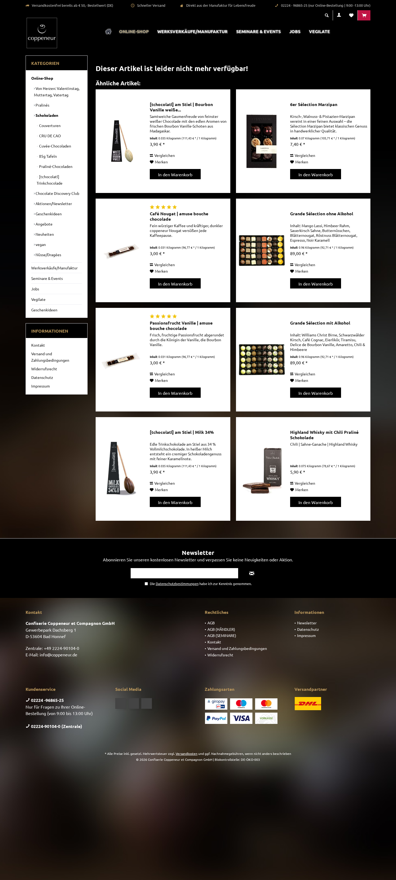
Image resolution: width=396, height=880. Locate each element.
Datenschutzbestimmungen (177, 583)
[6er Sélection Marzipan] (262, 141)
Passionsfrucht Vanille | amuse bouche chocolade (181, 325)
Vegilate (38, 299)
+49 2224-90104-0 (61, 648)
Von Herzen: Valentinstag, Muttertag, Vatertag (56, 91)
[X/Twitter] (133, 703)
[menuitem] (363, 15)
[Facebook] (120, 703)
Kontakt (38, 345)
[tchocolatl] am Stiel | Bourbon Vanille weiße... (181, 107)
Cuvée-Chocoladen (54, 145)
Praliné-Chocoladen (55, 166)
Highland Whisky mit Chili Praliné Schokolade (324, 435)
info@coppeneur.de (58, 654)
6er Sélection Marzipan (313, 104)
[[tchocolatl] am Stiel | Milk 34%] (121, 469)
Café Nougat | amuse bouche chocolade (179, 216)
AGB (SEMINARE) (221, 635)
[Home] (108, 31)
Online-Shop (42, 78)
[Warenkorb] (364, 15)
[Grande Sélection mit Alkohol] (262, 360)
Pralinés (42, 105)
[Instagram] (146, 703)
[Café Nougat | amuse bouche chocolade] (121, 250)
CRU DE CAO (49, 135)
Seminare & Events (47, 278)
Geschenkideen (48, 213)
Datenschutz (42, 377)
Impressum (40, 385)
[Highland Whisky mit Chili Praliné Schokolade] (262, 469)
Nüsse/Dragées (48, 254)
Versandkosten (186, 753)
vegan (40, 244)
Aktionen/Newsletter (53, 203)
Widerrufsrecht (44, 368)
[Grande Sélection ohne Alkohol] (262, 250)
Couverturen (49, 125)
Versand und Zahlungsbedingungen (50, 356)
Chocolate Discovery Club (57, 193)
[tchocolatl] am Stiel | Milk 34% (182, 432)
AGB (211, 622)
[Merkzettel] (351, 15)
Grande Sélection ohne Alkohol (321, 213)
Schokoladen (46, 115)
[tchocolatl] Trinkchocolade (49, 179)
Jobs (35, 288)
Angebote (44, 223)
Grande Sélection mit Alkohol (320, 323)
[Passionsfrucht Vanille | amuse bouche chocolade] (121, 360)
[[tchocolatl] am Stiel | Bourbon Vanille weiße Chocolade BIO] (121, 141)
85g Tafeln (47, 156)
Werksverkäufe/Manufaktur (54, 267)
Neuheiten (44, 234)
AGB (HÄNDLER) (221, 629)
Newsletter (307, 622)
